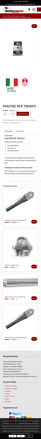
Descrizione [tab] (8, 131)
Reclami (7, 399)
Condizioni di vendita (11, 386)
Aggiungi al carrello (23, 113)
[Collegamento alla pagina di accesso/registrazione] (28, 9)
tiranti (19, 122)
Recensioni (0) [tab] (20, 131)
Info (29, 436)
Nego (20, 436)
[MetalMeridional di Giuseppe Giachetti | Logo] (17, 9)
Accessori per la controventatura (22, 120)
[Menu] (33, 9)
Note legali (8, 401)
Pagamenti (8, 391)
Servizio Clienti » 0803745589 (21, 1)
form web (18, 171)
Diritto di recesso (10, 396)
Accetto (12, 436)
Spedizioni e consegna (11, 388)
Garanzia (7, 393)
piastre (16, 122)
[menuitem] (21, 1)
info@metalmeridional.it (15, 369)
